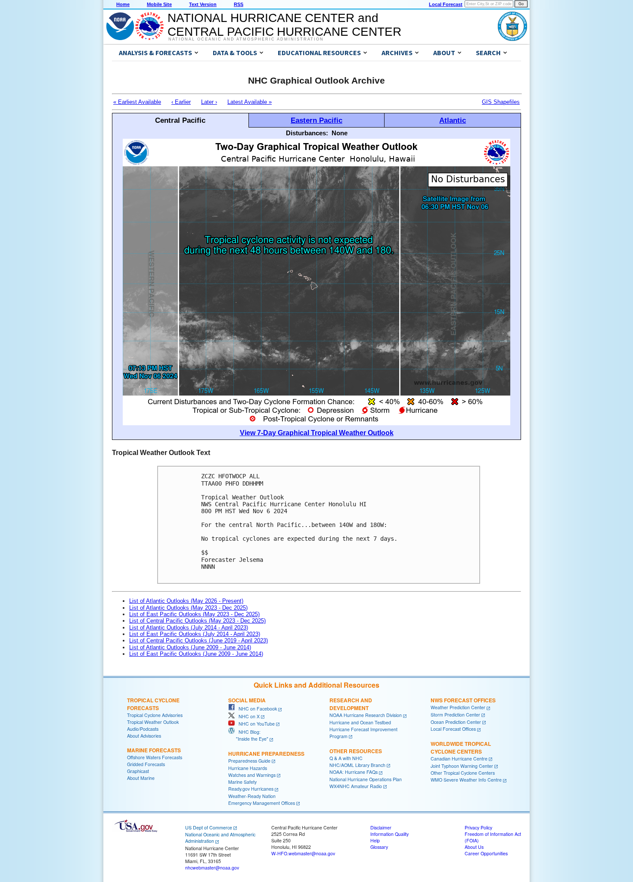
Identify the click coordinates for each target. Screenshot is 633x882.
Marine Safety (242, 782)
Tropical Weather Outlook (153, 722)
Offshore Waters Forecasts (154, 757)
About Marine (141, 778)
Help (375, 840)
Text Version (203, 4)
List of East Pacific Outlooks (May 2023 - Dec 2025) (194, 614)
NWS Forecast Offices (463, 700)
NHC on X (247, 716)
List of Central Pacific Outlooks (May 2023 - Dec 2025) (197, 620)
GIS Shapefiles (501, 102)
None (340, 133)
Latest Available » (249, 102)
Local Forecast (445, 4)
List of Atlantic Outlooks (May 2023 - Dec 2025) (188, 608)
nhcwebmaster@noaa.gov (212, 867)
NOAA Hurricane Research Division (365, 715)
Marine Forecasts (154, 750)
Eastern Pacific (316, 120)
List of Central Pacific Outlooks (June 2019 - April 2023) (198, 640)
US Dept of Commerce (208, 827)
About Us (474, 847)
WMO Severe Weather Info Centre (466, 779)
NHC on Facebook (256, 708)
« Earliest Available (137, 102)
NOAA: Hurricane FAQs (353, 772)
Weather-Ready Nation (252, 796)
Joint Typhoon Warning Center (462, 766)
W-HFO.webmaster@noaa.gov (303, 853)
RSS (238, 4)
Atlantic (452, 120)
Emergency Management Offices (261, 803)
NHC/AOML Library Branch (357, 765)
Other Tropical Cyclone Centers (463, 773)
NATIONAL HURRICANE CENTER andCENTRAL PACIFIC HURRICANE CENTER (284, 24)
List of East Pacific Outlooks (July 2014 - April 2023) (194, 634)
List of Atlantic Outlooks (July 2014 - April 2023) (188, 627)
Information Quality (389, 834)
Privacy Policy (478, 827)
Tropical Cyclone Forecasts (153, 704)
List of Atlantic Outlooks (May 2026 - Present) (186, 601)
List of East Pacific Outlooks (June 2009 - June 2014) (196, 654)
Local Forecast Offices (453, 729)
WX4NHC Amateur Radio (355, 786)
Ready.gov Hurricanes (250, 788)
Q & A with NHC (346, 758)
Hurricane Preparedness (266, 753)
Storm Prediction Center (455, 714)
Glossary (379, 847)
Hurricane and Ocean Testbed (360, 722)
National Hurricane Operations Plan (365, 779)
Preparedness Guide (249, 760)
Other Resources (355, 751)
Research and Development (350, 704)
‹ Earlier (181, 102)
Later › (209, 102)
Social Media (247, 700)
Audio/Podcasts (142, 729)
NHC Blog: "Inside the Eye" (248, 735)
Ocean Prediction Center (456, 722)
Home (123, 4)
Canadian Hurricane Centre (459, 758)
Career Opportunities (486, 853)
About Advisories (144, 735)
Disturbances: (307, 133)
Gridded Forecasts (146, 764)
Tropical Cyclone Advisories (155, 715)
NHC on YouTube (255, 723)
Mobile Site (159, 4)
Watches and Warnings (252, 775)
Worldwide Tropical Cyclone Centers (461, 747)
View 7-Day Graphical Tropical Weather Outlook (317, 432)
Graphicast (138, 771)
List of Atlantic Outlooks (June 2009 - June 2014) (190, 647)
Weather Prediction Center (458, 707)
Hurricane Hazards (247, 768)
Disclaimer (380, 827)
